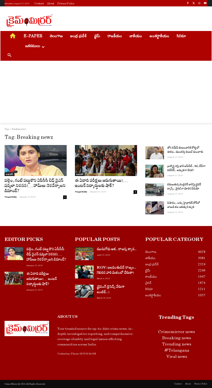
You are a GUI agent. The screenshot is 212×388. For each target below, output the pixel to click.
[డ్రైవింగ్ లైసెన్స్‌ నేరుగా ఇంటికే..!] (84, 291)
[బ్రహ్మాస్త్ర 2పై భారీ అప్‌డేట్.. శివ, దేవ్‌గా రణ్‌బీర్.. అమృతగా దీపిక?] (154, 171)
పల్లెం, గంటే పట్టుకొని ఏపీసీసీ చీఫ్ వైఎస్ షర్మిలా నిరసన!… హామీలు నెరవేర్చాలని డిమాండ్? (35, 186)
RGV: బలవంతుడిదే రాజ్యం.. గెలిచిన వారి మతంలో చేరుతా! (117, 270)
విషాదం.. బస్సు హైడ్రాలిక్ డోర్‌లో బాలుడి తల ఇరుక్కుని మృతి (183, 205)
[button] (9, 56)
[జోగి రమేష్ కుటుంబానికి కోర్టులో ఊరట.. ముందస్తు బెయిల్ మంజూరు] (154, 152)
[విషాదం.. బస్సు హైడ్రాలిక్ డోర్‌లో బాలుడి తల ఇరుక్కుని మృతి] (154, 207)
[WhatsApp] (199, 3)
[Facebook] (188, 3)
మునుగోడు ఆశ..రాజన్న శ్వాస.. (117, 249)
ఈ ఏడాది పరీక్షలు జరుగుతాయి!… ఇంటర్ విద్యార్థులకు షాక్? (101, 184)
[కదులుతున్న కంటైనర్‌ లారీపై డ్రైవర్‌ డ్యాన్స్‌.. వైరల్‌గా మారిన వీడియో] (154, 189)
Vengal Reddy (11, 197)
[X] (193, 3)
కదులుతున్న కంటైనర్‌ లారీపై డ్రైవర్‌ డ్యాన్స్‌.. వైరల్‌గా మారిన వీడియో (184, 187)
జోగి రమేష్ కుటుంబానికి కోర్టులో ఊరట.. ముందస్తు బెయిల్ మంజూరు (185, 150)
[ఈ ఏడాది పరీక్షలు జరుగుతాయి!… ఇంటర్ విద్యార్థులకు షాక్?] (106, 160)
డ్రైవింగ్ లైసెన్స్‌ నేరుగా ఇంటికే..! (111, 289)
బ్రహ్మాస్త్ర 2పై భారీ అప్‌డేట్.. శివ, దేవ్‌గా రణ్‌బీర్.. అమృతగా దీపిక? (186, 168)
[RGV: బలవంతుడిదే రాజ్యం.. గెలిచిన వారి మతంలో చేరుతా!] (84, 272)
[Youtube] (205, 3)
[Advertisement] (101, 20)
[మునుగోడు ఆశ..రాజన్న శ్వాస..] (84, 253)
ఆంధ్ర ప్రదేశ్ (9, 174)
